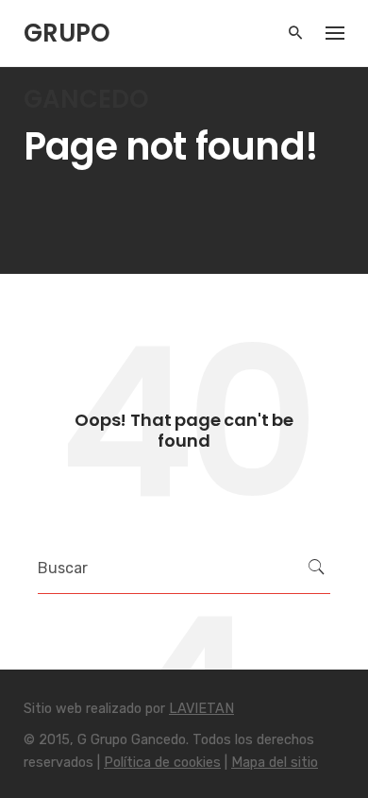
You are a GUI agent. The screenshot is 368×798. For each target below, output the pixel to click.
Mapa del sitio (274, 763)
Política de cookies (162, 763)
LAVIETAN (201, 709)
